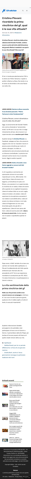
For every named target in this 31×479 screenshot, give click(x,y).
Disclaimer (25, 476)
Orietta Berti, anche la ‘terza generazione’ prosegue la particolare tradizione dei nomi (13, 355)
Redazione (11, 476)
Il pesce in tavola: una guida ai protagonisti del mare (15, 385)
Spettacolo (7, 343)
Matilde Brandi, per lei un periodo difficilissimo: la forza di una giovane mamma (13, 348)
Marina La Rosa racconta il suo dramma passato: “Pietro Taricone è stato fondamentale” (15, 111)
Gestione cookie (27, 477)
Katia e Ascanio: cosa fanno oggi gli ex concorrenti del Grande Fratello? (14, 165)
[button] (23, 11)
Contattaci (15, 466)
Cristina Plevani (19, 139)
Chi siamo (5, 476)
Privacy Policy (18, 476)
